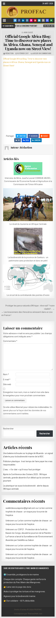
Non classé (28, 32)
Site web (7, 384)
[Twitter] (15, 20)
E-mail (6, 379)
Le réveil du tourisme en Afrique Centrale (28, 224)
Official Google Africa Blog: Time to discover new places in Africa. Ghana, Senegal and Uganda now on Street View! (28, 42)
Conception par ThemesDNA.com (28, 614)
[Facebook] (19, 20)
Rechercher (8, 429)
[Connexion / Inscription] (51, 20)
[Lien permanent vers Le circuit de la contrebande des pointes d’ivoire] (28, 278)
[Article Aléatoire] (47, 20)
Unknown (10, 520)
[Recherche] (43, 20)
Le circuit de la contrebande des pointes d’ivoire (28, 295)
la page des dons (23, 587)
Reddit (45, 136)
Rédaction (9, 53)
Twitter (22, 136)
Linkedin (37, 140)
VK (19, 140)
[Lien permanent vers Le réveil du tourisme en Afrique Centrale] (28, 204)
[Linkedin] (23, 20)
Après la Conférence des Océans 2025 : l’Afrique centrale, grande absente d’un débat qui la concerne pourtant (26, 477)
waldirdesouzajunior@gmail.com (20, 508)
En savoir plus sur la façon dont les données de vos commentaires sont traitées (27, 410)
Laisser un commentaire (42, 53)
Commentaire (10, 341)
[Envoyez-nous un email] (39, 20)
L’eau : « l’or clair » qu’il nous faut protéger (21, 469)
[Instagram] (27, 20)
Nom (6, 374)
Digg (27, 140)
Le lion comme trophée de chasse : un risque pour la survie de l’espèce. (29, 511)
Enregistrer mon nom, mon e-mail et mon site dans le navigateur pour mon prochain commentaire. (26, 393)
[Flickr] (31, 20)
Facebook (34, 136)
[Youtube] (35, 20)
